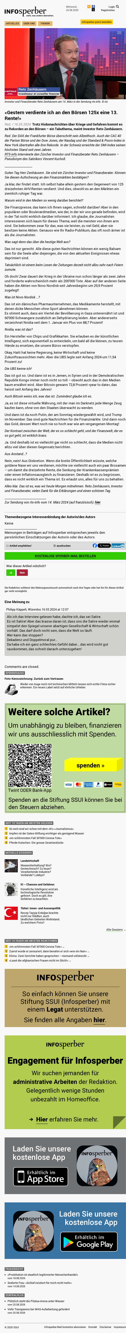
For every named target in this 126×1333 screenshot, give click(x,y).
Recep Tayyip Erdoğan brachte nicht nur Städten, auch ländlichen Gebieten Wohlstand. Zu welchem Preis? (40, 917)
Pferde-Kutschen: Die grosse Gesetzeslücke (36, 842)
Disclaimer (105, 1327)
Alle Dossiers (114, 929)
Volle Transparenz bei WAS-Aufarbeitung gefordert (39, 1309)
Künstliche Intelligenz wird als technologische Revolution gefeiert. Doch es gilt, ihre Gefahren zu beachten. (39, 894)
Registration (108, 10)
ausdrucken (64, 545)
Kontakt (92, 1327)
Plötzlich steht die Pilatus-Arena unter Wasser (36, 1301)
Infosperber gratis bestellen (97, 22)
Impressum (120, 1327)
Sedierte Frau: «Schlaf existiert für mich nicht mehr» (40, 1283)
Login (112, 6)
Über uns (29, 23)
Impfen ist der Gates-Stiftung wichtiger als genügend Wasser (46, 833)
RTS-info (11, 154)
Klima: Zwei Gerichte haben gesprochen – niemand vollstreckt (48, 956)
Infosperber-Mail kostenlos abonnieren (65, 1327)
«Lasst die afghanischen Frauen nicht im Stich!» (38, 960)
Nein (22, 572)
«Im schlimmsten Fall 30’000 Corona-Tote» (35, 838)
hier (97, 502)
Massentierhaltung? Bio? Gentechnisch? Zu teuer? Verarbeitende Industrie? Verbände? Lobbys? (36, 870)
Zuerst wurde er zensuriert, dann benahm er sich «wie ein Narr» (48, 951)
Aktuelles (12, 23)
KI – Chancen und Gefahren (37, 884)
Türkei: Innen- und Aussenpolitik (41, 908)
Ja (10, 572)
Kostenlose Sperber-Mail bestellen (65, 556)
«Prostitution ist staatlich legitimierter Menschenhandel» (43, 1274)
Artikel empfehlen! (21, 545)
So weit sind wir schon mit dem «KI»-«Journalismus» (41, 829)
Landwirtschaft (30, 861)
